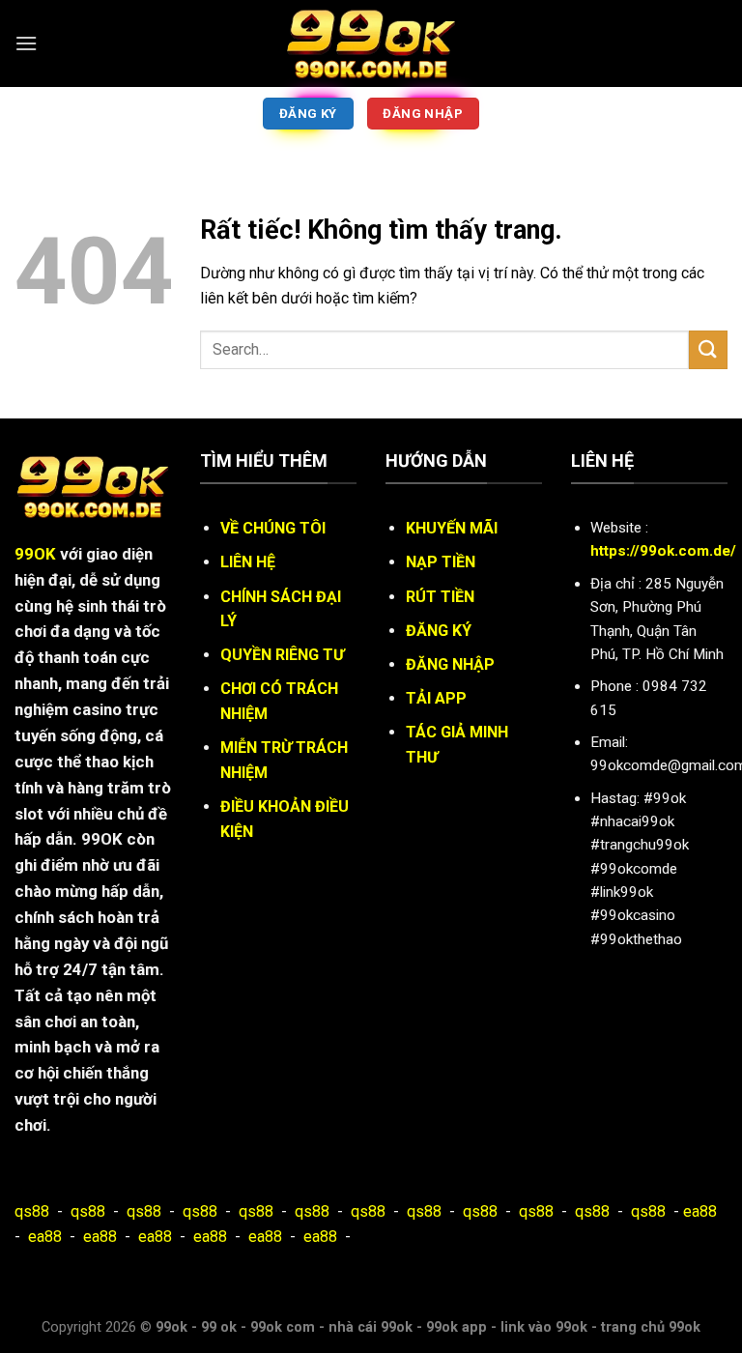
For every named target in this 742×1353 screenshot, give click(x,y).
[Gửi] (708, 349)
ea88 (700, 1211)
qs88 (31, 1211)
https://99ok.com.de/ (663, 551)
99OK (35, 553)
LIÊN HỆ (247, 562)
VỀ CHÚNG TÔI (273, 528)
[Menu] (26, 43)
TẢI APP (436, 698)
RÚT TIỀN (440, 597)
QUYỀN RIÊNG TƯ (282, 655)
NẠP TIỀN (440, 562)
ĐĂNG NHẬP (450, 664)
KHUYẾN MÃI (452, 528)
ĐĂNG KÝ (438, 630)
